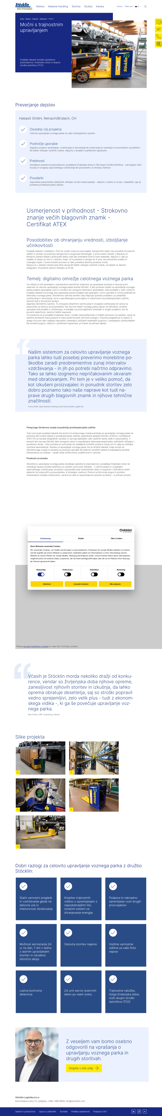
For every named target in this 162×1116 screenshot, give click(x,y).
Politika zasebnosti (80, 1111)
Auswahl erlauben (81, 584)
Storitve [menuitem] (76, 6)
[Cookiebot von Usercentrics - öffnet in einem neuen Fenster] (121, 530)
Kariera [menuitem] (100, 6)
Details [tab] (81, 538)
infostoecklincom (75, 1101)
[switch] (67, 574)
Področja (35, 19)
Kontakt (63, 1111)
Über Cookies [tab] (116, 538)
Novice (119, 6)
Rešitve (28, 19)
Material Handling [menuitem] (58, 6)
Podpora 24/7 (100, 1111)
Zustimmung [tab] (45, 538)
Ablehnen (47, 584)
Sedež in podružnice (25, 1111)
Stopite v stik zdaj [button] (81, 1068)
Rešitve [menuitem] (40, 6)
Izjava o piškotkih (47, 1111)
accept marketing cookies (36, 646)
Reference (43, 19)
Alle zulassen (115, 584)
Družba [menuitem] (88, 6)
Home (22, 19)
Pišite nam (129, 6)
